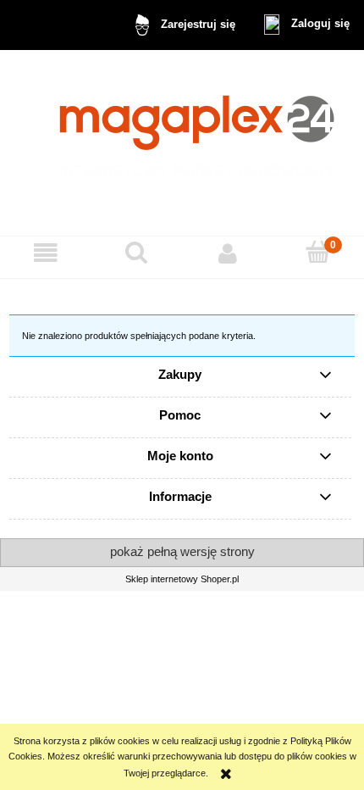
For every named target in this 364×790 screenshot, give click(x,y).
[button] (45, 253)
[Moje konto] (227, 253)
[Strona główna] (182, 142)
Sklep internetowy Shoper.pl (182, 579)
